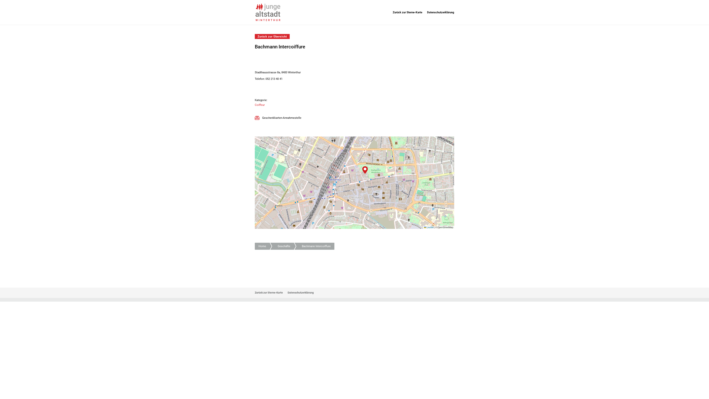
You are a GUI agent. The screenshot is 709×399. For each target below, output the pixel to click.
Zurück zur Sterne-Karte (407, 12)
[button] (365, 170)
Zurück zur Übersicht (272, 36)
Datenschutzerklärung (440, 12)
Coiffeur (260, 105)
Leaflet (430, 227)
